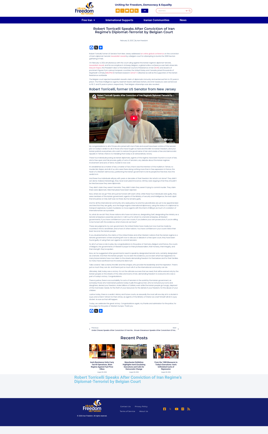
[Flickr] (132, 11)
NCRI (156, 68)
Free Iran (87, 20)
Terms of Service (127, 411)
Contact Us (125, 407)
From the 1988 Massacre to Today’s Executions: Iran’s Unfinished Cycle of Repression (166, 365)
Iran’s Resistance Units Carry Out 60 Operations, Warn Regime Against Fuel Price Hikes (102, 365)
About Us (143, 411)
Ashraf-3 (133, 73)
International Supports (119, 20)
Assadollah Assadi (118, 56)
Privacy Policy (141, 407)
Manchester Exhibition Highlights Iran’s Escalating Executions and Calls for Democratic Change (134, 365)
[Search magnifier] (189, 10)
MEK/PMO (109, 73)
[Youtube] (127, 11)
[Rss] (136, 11)
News (183, 20)
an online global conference (152, 53)
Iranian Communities (156, 20)
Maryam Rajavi (95, 68)
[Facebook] (118, 11)
